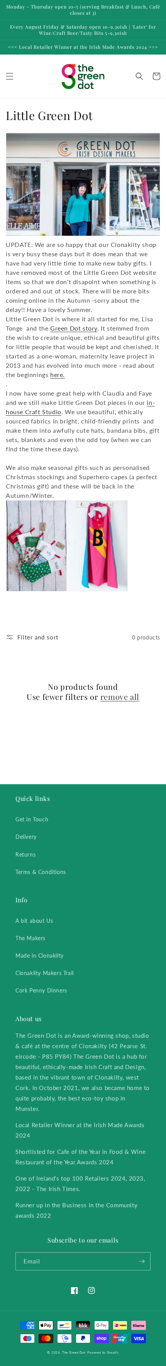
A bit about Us (34, 920)
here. (57, 374)
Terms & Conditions (40, 872)
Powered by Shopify (103, 1352)
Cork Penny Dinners (41, 990)
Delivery (26, 836)
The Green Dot (74, 1352)
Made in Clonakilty (39, 955)
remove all (119, 697)
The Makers (30, 938)
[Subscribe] (141, 1261)
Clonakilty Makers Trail (44, 973)
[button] (9, 76)
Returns (25, 854)
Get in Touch (31, 819)
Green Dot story (73, 328)
